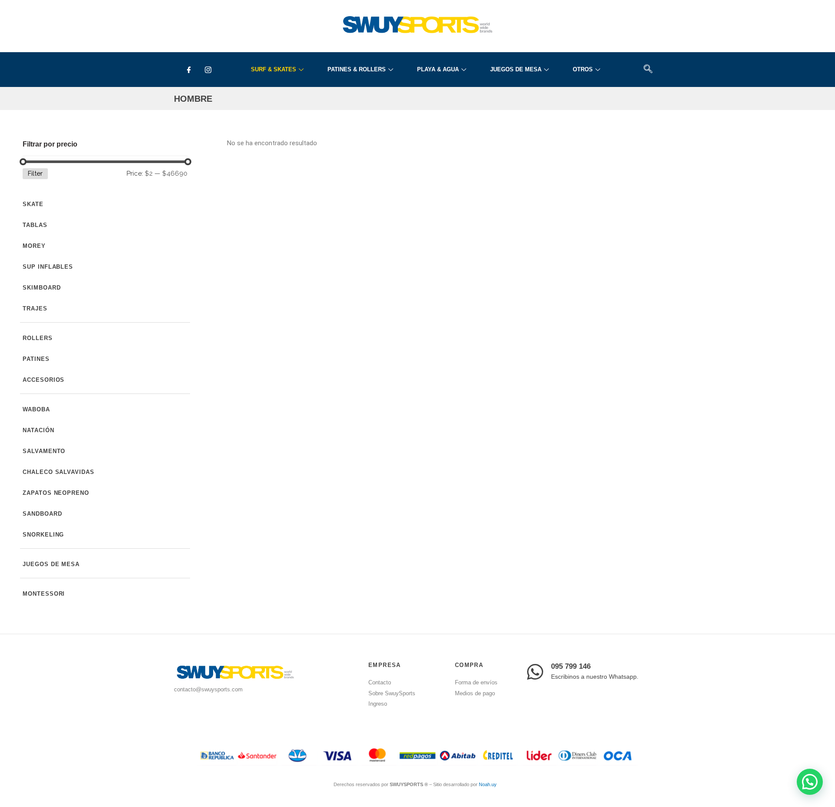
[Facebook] (188, 69)
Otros (583, 69)
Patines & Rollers (356, 69)
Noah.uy (488, 784)
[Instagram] (207, 69)
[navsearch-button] (647, 69)
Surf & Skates (273, 69)
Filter (35, 173)
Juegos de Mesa (515, 69)
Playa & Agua (438, 69)
